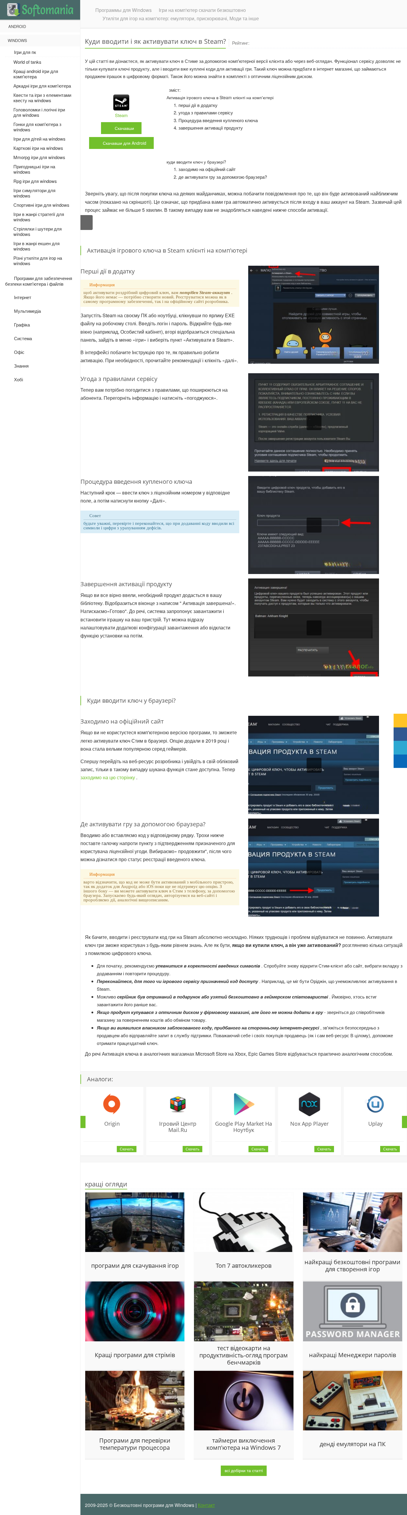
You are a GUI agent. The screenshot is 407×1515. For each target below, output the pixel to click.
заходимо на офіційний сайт (207, 169)
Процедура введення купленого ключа (218, 120)
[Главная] (40, 9)
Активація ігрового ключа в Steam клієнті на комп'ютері (220, 97)
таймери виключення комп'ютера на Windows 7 (243, 1444)
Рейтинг (240, 43)
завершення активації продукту (210, 128)
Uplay (375, 1123)
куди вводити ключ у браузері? (196, 162)
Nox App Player (309, 1123)
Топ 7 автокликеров (243, 1265)
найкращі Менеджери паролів (352, 1355)
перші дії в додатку (198, 105)
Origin (112, 1123)
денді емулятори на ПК (353, 1444)
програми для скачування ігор (135, 1265)
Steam (121, 115)
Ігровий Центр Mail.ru (177, 1126)
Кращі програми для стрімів (135, 1355)
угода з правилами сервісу (205, 112)
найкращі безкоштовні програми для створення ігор (352, 1266)
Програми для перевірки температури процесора (134, 1444)
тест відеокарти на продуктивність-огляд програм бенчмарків (243, 1355)
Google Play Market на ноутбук (243, 1126)
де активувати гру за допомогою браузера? (222, 177)
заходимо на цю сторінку (108, 777)
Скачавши (124, 143)
